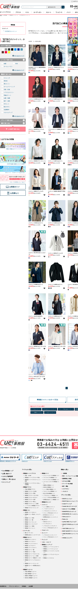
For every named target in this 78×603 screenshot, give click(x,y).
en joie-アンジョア (67, 503)
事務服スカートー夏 (29, 549)
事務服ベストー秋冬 (29, 517)
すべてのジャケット (36, 409)
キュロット (45, 519)
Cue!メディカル (48, 461)
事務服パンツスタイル (48, 558)
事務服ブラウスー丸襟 (30, 499)
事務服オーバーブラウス (29, 473)
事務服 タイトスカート (30, 541)
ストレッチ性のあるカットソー (50, 537)
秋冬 (16, 63)
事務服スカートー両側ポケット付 (33, 557)
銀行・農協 (65, 486)
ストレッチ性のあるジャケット (66, 409)
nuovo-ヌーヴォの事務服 (68, 509)
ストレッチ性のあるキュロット (50, 527)
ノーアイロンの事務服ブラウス (32, 505)
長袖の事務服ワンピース (30, 573)
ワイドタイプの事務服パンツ (50, 477)
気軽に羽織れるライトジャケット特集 (16, 149)
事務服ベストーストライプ (31, 524)
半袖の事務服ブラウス (30, 489)
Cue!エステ (25, 461)
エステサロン (65, 488)
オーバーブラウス (5, 12)
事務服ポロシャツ (46, 502)
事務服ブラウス (27, 487)
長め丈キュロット (47, 521)
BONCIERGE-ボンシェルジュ (70, 514)
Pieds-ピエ (65, 519)
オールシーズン (8, 66)
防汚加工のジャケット (11, 31)
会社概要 (31, 586)
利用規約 (24, 586)
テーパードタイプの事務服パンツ (51, 479)
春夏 (5, 63)
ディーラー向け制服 (67, 483)
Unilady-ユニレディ (67, 537)
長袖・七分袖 (28, 475)
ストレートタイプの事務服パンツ (51, 475)
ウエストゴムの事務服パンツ (50, 491)
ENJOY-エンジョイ (67, 498)
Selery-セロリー (66, 516)
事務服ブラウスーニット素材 (31, 503)
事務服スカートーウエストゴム (32, 553)
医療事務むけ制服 (66, 478)
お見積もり (14, 193)
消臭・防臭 (7, 89)
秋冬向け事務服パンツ (48, 487)
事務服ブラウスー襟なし (30, 501)
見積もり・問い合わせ (9, 479)
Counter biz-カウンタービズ (69, 506)
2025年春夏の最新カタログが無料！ (16, 164)
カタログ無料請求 (7, 476)
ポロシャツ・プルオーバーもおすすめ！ (15, 172)
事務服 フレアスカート (30, 545)
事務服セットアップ (47, 544)
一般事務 (64, 473)
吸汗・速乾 (7, 101)
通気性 (6, 81)
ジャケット (5, 28)
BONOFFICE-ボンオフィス (69, 511)
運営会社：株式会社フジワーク (8, 461)
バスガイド (65, 491)
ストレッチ (7, 78)
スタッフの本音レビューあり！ (18, 182)
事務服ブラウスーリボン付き (31, 495)
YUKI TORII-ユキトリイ (68, 528)
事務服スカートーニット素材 (31, 555)
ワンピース (59, 12)
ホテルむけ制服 (66, 481)
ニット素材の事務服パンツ (49, 489)
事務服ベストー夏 (29, 519)
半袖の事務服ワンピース (30, 571)
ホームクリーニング (9, 86)
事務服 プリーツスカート (31, 547)
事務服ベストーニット (30, 528)
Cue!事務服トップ (7, 470)
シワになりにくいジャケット (49, 409)
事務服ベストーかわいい (30, 512)
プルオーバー (45, 530)
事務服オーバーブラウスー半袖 (32, 477)
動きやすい (7, 106)
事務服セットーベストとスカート (51, 546)
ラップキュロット (47, 523)
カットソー (45, 532)
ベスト (27, 12)
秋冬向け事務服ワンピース (31, 577)
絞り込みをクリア (19, 55)
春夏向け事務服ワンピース (31, 575)
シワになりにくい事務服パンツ (50, 495)
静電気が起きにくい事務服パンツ (51, 499)
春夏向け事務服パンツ (48, 485)
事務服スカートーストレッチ (31, 563)
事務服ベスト (26, 510)
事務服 (13, 25)
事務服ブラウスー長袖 (30, 493)
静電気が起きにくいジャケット (50, 517)
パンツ (69, 12)
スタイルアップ (8, 112)
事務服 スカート (27, 537)
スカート (48, 12)
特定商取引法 (3, 586)
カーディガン (38, 12)
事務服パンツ (45, 473)
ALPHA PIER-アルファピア (69, 521)
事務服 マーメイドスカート (31, 543)
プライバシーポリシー (14, 586)
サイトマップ (6, 482)
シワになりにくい (9, 92)
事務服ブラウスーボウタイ (31, 497)
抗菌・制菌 (7, 98)
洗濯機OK (6, 109)
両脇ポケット (7, 95)
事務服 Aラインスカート (30, 539)
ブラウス (18, 12)
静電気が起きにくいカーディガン (33, 534)
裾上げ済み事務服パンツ (49, 493)
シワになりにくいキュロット (50, 525)
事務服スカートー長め (30, 551)
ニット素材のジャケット (37, 412)
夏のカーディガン (29, 532)
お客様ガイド (14, 187)
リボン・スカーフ (46, 542)
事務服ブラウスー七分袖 (30, 491)
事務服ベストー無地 (29, 526)
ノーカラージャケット (50, 412)
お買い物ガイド (7, 473)
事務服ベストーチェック (30, 522)
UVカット (6, 104)
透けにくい (7, 83)
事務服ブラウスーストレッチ (31, 507)
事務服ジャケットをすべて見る (47, 399)
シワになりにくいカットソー (50, 535)
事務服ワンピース (27, 569)
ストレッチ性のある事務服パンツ (51, 497)
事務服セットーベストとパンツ (50, 548)
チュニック (45, 539)
